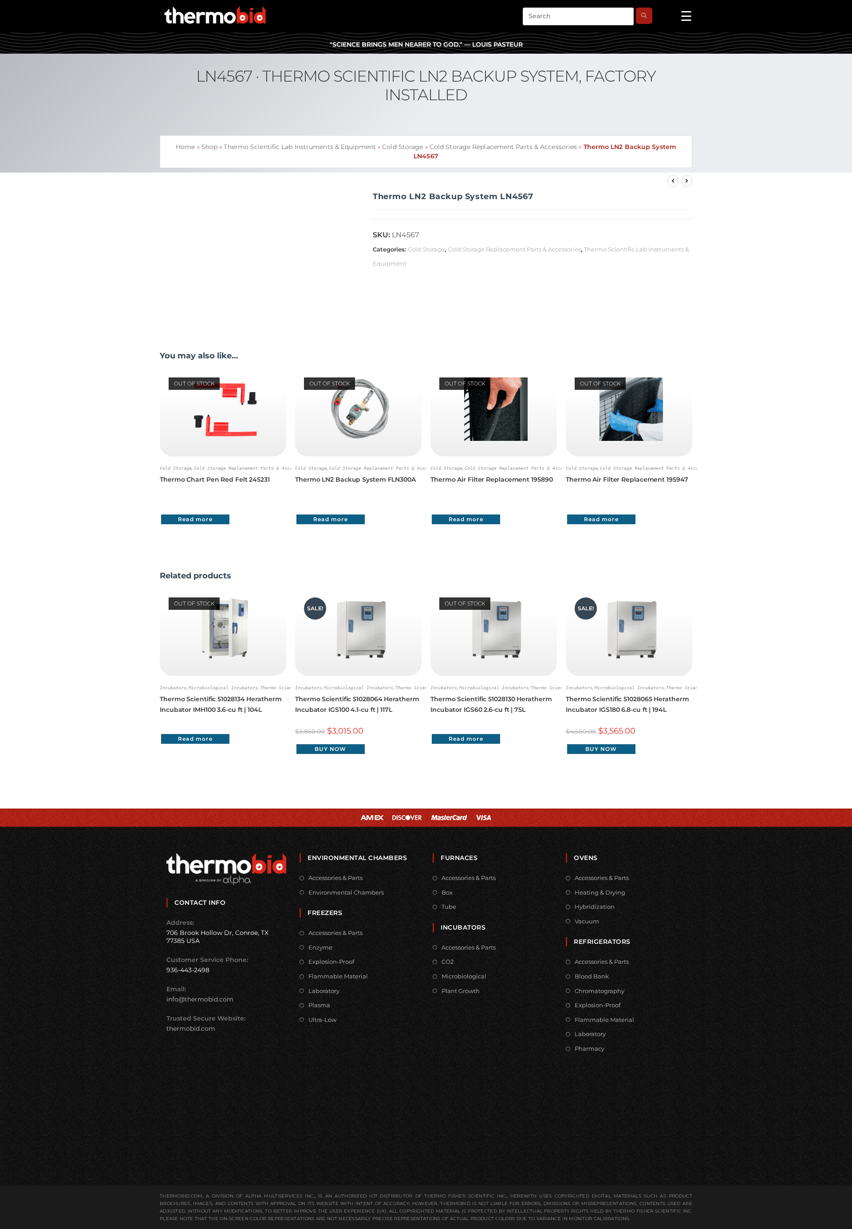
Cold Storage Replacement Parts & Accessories (503, 147)
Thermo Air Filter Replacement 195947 (627, 479)
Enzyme (320, 947)
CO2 (448, 961)
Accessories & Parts (335, 877)
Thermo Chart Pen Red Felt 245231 (215, 479)
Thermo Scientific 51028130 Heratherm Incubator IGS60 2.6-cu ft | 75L (491, 704)
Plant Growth (461, 990)
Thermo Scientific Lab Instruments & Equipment (300, 147)
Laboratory (323, 990)
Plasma (319, 1005)
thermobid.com (190, 1029)
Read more (195, 519)
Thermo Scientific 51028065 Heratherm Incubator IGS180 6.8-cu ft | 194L (627, 704)
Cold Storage (402, 147)
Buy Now (330, 749)
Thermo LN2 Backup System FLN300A (355, 479)
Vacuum (587, 921)
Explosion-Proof (331, 961)
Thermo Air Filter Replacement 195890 (491, 479)
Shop (209, 147)
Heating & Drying (600, 892)
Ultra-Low (322, 1019)
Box (447, 892)
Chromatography (599, 990)
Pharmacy (589, 1048)
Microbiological (464, 976)
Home (185, 147)
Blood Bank (592, 976)
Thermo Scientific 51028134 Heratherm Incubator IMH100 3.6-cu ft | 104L (220, 704)
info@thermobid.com (199, 999)
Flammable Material (338, 976)
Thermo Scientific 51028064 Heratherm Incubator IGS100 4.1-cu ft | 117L (357, 704)
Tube (449, 906)
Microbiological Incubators (223, 687)
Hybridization (595, 906)
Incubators (173, 687)
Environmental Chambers (346, 892)
